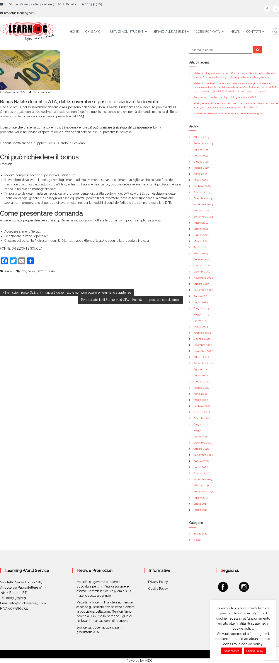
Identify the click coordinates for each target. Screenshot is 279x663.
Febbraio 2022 (202, 406)
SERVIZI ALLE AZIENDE (169, 31)
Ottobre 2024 (201, 210)
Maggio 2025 (201, 167)
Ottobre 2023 (201, 283)
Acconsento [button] (231, 651)
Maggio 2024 (201, 241)
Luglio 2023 (201, 302)
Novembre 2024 (203, 204)
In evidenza (200, 533)
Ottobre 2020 (201, 448)
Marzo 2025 (201, 180)
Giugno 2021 (201, 424)
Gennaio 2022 (202, 412)
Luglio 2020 (201, 467)
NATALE (41, 271)
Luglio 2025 (201, 155)
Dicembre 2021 (203, 418)
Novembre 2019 (203, 479)
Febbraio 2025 (202, 186)
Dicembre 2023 (203, 271)
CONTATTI (253, 31)
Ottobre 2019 (201, 485)
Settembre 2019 (203, 491)
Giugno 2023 (201, 308)
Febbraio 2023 (202, 332)
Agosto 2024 (201, 222)
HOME (74, 31)
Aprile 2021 (200, 436)
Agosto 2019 (201, 497)
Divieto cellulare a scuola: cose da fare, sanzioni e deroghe (228, 113)
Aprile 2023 (200, 320)
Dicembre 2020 (203, 442)
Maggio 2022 (201, 387)
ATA (24, 271)
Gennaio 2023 (202, 338)
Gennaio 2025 (202, 192)
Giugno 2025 (201, 161)
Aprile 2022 (201, 393)
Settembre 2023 (203, 289)
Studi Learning (41, 92)
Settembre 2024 (203, 216)
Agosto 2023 (201, 296)
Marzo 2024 (201, 253)
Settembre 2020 (203, 454)
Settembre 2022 (203, 363)
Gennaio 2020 (202, 473)
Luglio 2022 (201, 375)
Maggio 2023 (201, 314)
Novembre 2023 (203, 277)
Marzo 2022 (201, 399)
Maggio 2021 (201, 430)
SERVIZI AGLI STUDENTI (127, 31)
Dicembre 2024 (203, 198)
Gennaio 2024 (202, 265)
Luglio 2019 (200, 503)
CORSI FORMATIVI (208, 31)
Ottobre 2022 (201, 357)
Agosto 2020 (201, 461)
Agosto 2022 (201, 369)
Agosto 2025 (201, 149)
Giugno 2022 (201, 381)
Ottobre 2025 (201, 137)
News (8, 271)
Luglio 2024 (201, 228)
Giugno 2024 (201, 234)
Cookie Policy (158, 588)
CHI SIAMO (92, 31)
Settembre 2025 (203, 143)
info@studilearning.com (19, 13)
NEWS (235, 31)
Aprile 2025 (200, 173)
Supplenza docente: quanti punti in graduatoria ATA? (225, 97)
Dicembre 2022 (203, 344)
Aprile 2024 (200, 247)
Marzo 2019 (200, 509)
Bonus (31, 271)
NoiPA (51, 271)
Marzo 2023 (201, 326)
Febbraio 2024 (202, 259)
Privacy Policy (158, 582)
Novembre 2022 (203, 351)
